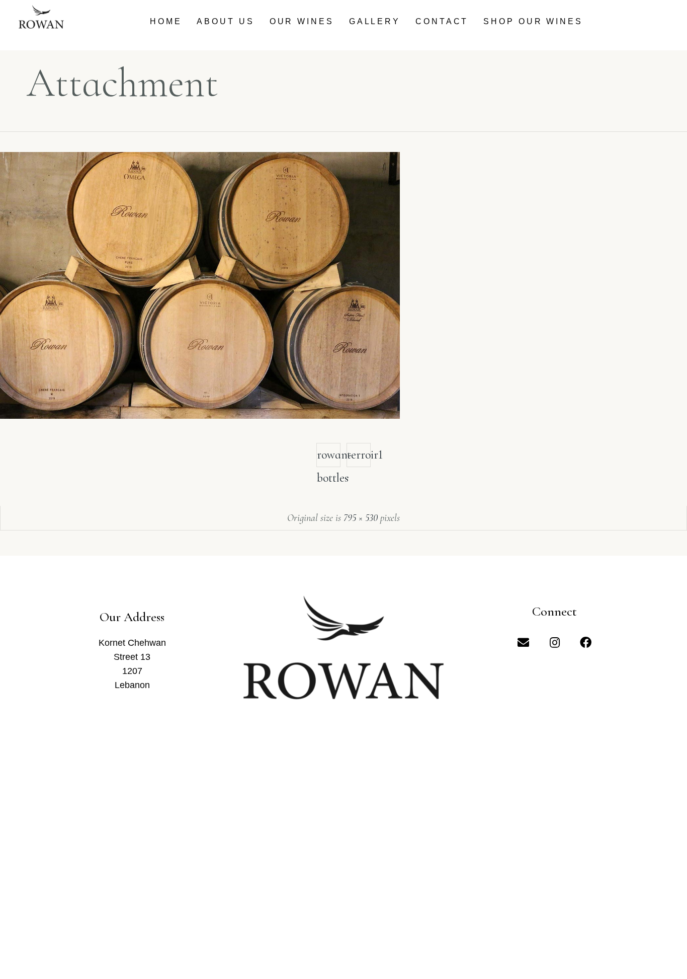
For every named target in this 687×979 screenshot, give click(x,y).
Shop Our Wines (533, 21)
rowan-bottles (328, 457)
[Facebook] (585, 642)
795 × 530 (360, 518)
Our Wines (302, 21)
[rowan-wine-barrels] (200, 416)
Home (166, 21)
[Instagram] (554, 642)
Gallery (374, 21)
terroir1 (359, 454)
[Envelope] (523, 642)
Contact (441, 21)
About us (225, 21)
